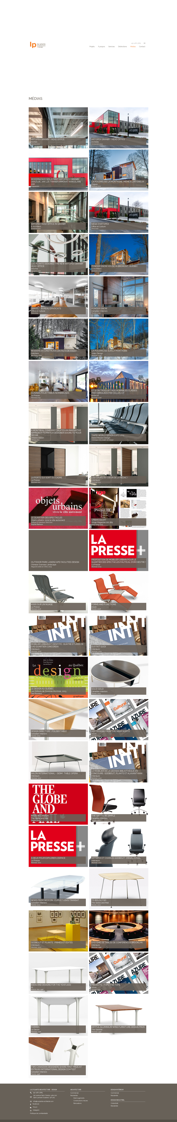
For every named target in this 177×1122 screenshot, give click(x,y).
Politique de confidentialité (39, 1113)
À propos (101, 47)
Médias (133, 47)
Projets (92, 47)
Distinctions (122, 47)
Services (111, 47)
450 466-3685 (136, 43)
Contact (142, 47)
